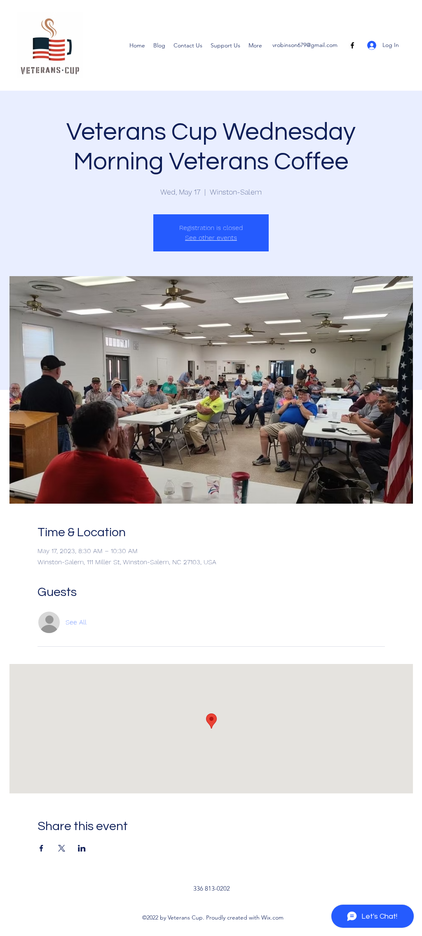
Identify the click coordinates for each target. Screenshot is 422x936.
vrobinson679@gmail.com (305, 45)
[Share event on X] (62, 848)
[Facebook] (352, 45)
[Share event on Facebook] (41, 848)
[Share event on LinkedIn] (82, 848)
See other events (211, 238)
